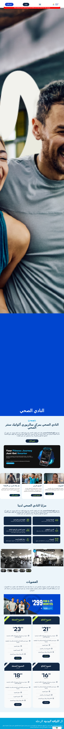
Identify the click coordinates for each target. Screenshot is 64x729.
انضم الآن (46, 656)
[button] (39, 4)
